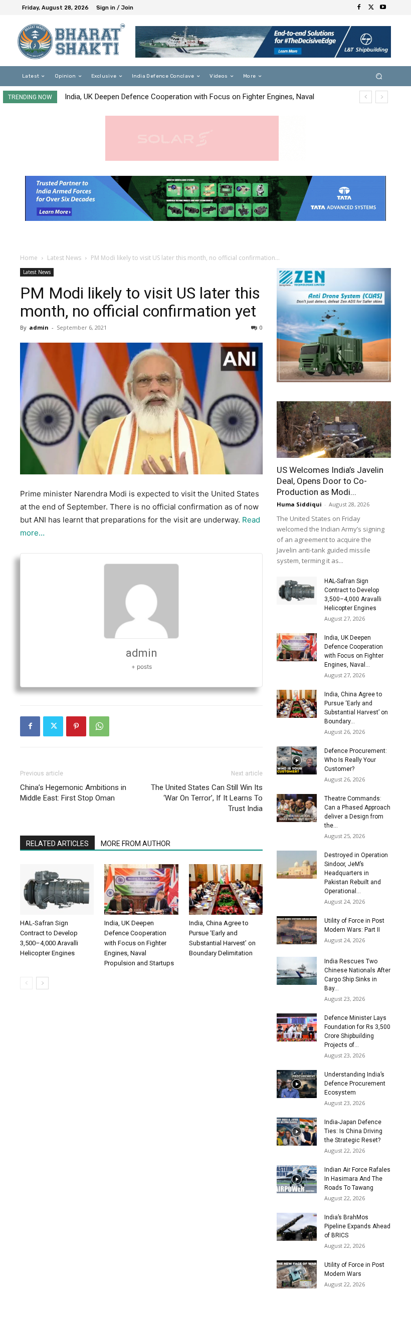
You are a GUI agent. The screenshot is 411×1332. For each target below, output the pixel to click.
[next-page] (42, 983)
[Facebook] (359, 8)
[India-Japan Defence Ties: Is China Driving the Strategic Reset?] (297, 1132)
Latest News (64, 257)
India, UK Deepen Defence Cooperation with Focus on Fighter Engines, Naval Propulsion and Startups (139, 943)
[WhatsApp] (99, 726)
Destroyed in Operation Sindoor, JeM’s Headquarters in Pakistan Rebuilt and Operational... (356, 873)
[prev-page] (26, 983)
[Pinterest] (76, 726)
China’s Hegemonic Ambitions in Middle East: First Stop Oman (73, 793)
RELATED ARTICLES (57, 844)
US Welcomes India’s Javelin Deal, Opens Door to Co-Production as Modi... (330, 481)
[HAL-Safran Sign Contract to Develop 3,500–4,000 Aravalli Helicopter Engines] (57, 889)
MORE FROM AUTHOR (135, 844)
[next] (381, 97)
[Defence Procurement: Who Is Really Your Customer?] (297, 760)
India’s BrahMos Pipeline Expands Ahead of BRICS (357, 1226)
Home (29, 257)
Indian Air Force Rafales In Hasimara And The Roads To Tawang (357, 1178)
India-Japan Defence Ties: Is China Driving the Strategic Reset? (353, 1131)
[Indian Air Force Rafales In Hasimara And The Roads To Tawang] (297, 1179)
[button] (379, 76)
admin (39, 327)
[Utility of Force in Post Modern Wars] (297, 1274)
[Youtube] (383, 8)
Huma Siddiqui (299, 504)
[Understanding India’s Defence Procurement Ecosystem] (297, 1084)
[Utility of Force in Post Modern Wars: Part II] (297, 930)
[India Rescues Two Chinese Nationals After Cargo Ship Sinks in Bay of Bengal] (297, 971)
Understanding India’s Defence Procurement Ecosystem (354, 1083)
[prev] (365, 97)
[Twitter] (371, 8)
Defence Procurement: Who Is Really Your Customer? (355, 759)
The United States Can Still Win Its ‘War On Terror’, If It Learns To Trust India (207, 798)
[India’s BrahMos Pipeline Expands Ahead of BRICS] (297, 1227)
